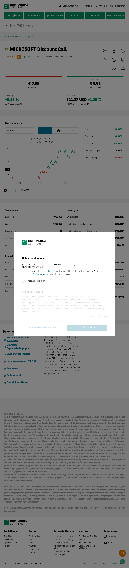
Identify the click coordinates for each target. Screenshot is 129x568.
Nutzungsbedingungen (47, 271)
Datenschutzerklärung (42, 274)
